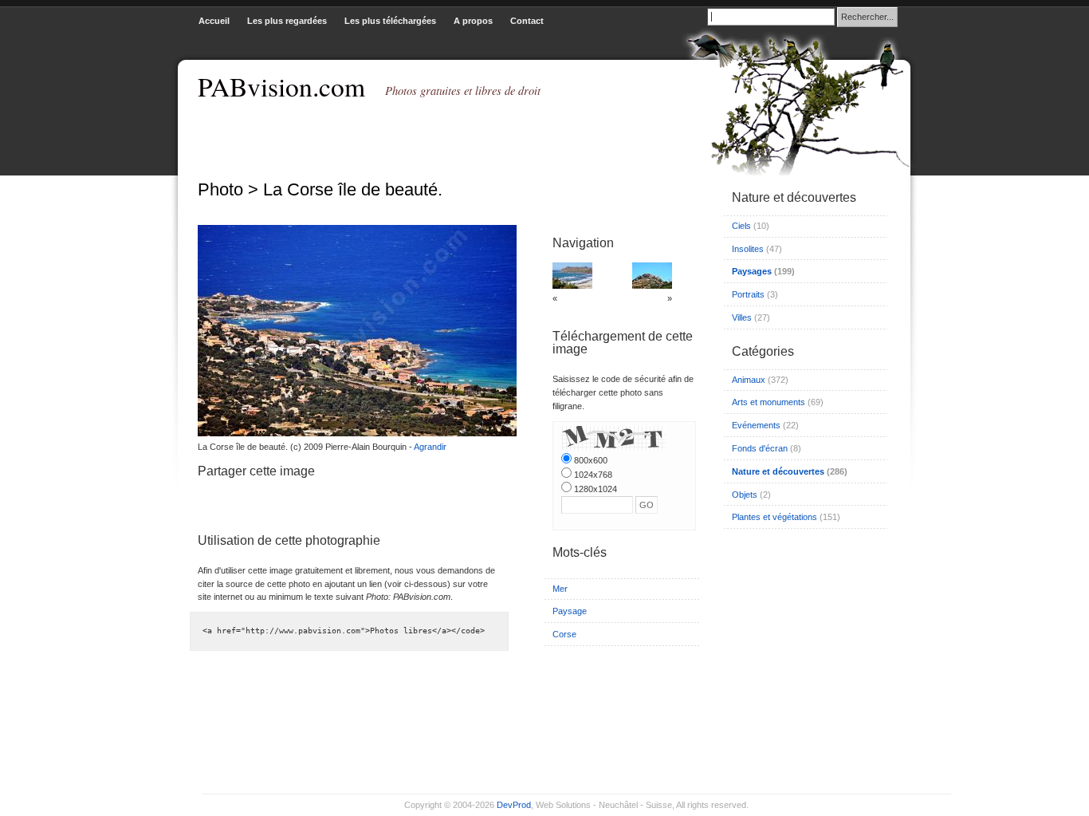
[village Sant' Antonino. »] (652, 285)
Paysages (752, 271)
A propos (473, 21)
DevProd (514, 805)
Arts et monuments (768, 402)
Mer (560, 588)
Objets (744, 494)
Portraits (748, 294)
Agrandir (430, 446)
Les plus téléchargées (390, 21)
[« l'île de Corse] (572, 285)
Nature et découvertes (778, 471)
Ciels (741, 226)
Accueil (214, 21)
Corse (564, 634)
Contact (527, 21)
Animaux (748, 379)
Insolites (748, 249)
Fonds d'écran (760, 448)
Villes (742, 317)
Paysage (569, 611)
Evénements (756, 425)
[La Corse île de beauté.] (353, 433)
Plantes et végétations (774, 517)
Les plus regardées (287, 21)
